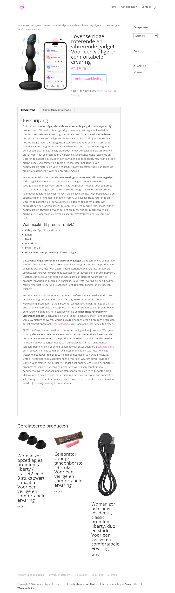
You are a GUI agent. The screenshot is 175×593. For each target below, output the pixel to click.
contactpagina (61, 324)
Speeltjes (76, 95)
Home (113, 7)
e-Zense (126, 584)
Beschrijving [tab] (28, 110)
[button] (61, 39)
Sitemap (112, 574)
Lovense (46, 25)
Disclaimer (81, 574)
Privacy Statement (59, 574)
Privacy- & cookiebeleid (31, 574)
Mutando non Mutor (85, 584)
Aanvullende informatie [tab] (57, 110)
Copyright (97, 574)
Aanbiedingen (129, 7)
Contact (146, 7)
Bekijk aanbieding (89, 78)
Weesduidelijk (25, 588)
